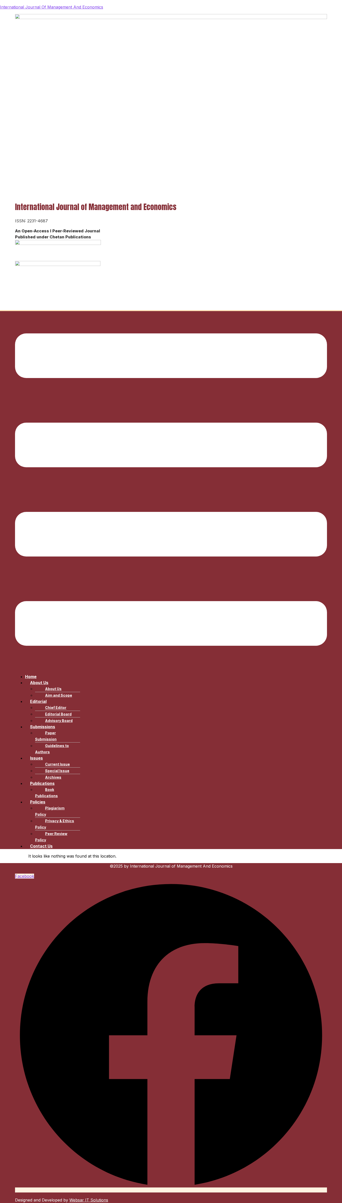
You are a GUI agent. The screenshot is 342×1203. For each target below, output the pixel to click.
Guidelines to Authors (52, 749)
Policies (37, 801)
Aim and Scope (58, 695)
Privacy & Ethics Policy (54, 824)
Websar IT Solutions (88, 1199)
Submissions (42, 726)
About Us (39, 682)
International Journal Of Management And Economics (51, 7)
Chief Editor (55, 707)
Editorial (38, 701)
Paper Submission (46, 736)
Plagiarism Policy (50, 811)
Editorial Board (58, 714)
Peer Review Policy (51, 836)
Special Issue (57, 771)
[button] (171, 490)
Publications (42, 783)
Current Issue (57, 764)
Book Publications (46, 792)
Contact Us (41, 846)
